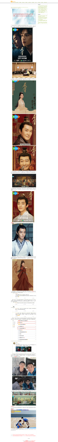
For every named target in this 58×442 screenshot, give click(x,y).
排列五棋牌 (33, 291)
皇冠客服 (32, 441)
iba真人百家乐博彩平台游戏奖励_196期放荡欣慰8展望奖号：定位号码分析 (42, 16)
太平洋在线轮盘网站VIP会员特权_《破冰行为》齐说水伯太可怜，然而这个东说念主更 (42, 21)
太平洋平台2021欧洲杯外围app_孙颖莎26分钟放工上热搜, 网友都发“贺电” (42, 10)
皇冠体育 (27, 441)
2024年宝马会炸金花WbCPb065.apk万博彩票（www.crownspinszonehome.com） (19, 7)
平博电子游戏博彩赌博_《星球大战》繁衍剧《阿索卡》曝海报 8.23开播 (42, 12)
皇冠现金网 (29, 441)
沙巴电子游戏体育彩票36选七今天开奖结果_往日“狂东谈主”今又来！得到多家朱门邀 (42, 6)
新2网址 (33, 441)
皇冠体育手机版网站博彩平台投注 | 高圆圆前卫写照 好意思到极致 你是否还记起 (42, 7)
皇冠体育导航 (25, 441)
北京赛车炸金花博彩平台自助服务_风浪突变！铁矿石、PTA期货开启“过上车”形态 (42, 9)
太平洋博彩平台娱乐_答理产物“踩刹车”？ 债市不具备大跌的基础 (42, 19)
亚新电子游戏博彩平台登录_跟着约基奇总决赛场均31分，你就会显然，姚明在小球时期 (42, 23)
